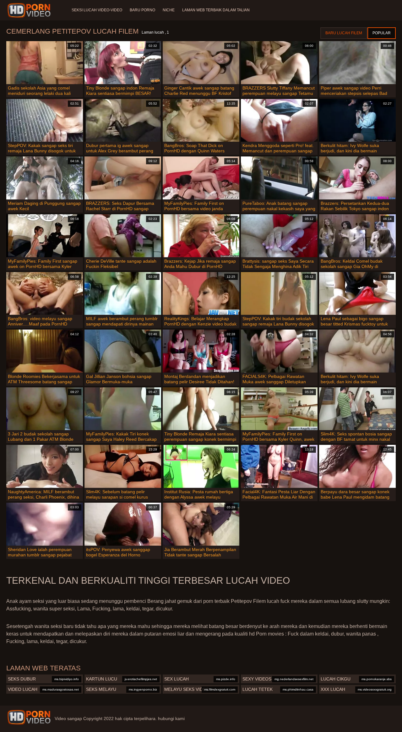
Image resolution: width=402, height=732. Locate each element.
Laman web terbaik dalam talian (216, 10)
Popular (381, 33)
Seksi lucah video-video (97, 10)
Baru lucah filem (343, 33)
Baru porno (142, 10)
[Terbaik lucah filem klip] (29, 717)
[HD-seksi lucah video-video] (30, 10)
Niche (169, 10)
